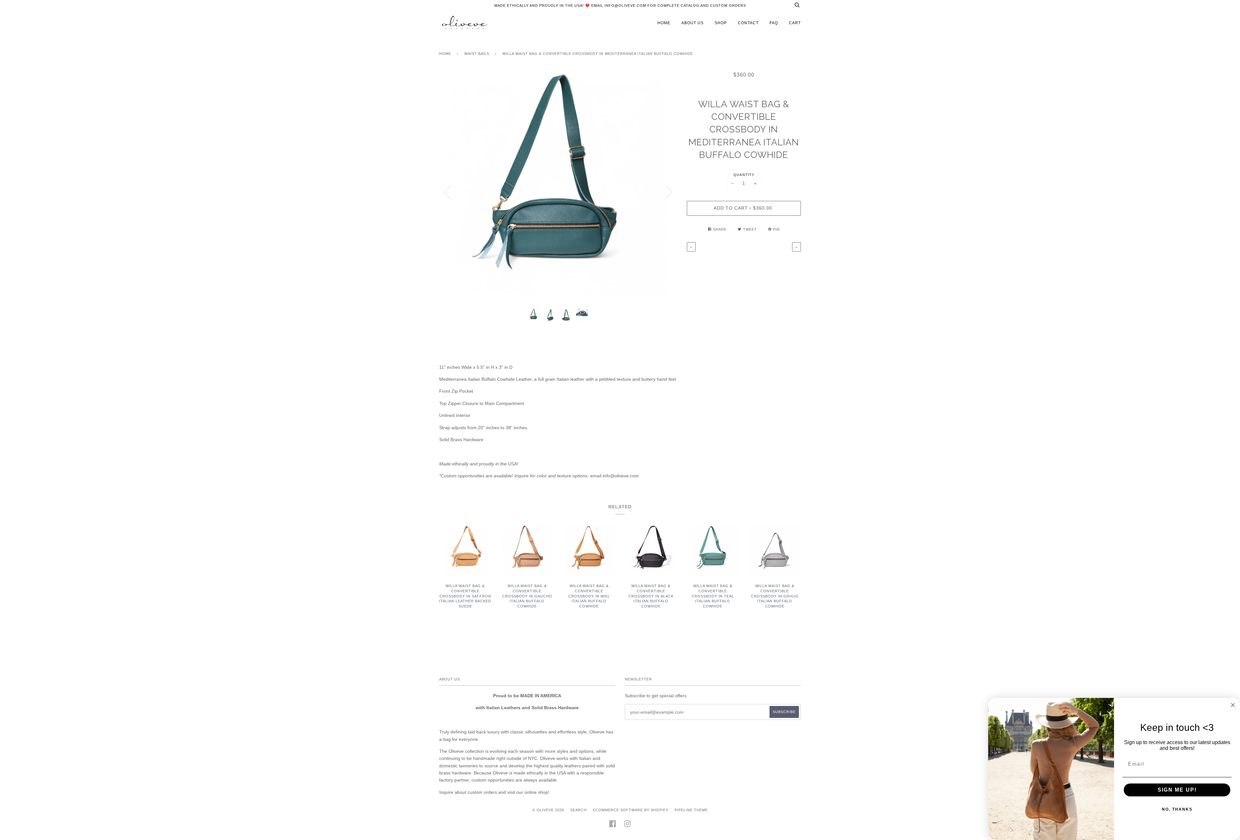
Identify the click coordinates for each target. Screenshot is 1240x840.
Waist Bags (476, 54)
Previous (447, 192)
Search (578, 810)
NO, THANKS (1177, 809)
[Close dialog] (1233, 705)
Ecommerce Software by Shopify (630, 810)
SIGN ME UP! (1177, 790)
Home (445, 54)
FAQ (774, 23)
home (663, 23)
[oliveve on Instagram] (627, 826)
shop (721, 23)
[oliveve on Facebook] (612, 826)
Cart (795, 23)
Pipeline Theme (691, 810)
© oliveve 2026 (548, 810)
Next (669, 192)
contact (748, 23)
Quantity (743, 175)
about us (692, 23)
